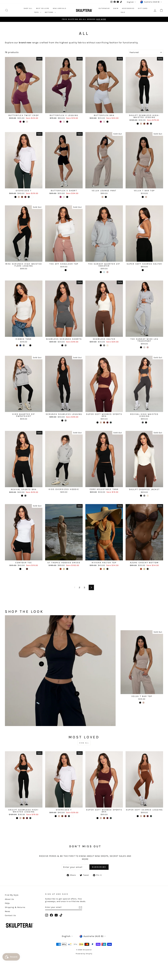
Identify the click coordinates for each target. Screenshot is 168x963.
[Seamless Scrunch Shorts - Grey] (65, 345)
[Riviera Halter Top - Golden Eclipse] (107, 569)
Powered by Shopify (84, 954)
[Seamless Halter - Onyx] (101, 345)
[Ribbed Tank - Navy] (20, 345)
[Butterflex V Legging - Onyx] (67, 122)
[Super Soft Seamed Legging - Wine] (147, 816)
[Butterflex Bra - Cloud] (104, 122)
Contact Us (10, 915)
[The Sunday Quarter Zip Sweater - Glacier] (104, 272)
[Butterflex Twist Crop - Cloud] (27, 122)
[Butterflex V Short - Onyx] (67, 197)
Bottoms (49, 12)
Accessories (128, 8)
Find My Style (12, 895)
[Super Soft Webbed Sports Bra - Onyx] (97, 422)
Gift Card (142, 8)
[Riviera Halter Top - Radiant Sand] (104, 569)
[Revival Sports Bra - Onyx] (22, 495)
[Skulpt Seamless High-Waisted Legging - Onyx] (138, 123)
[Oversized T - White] (32, 197)
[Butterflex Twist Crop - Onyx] (24, 122)
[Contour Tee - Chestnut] (27, 569)
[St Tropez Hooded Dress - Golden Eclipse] (67, 569)
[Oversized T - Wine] (25, 197)
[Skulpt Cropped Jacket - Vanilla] (147, 495)
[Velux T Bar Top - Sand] (146, 197)
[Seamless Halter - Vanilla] (107, 345)
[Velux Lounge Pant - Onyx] (106, 197)
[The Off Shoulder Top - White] (62, 270)
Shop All (28, 8)
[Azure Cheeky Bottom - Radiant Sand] (144, 569)
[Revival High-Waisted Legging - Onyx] (146, 422)
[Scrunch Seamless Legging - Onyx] (62, 420)
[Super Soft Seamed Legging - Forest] (151, 816)
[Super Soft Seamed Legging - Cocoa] (144, 816)
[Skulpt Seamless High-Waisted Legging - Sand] (141, 123)
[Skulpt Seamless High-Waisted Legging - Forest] (151, 123)
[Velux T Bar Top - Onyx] (143, 197)
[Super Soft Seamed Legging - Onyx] (138, 816)
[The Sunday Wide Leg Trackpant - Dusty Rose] (147, 347)
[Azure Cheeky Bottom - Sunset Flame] (141, 569)
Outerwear (104, 8)
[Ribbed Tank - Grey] (24, 345)
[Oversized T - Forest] (29, 197)
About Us (9, 899)
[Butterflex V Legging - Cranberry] (60, 122)
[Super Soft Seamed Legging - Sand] (141, 816)
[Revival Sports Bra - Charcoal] (25, 495)
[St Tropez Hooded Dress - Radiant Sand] (64, 569)
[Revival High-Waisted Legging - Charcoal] (143, 422)
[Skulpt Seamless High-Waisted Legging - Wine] (147, 123)
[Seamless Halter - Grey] (104, 345)
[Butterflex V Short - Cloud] (64, 197)
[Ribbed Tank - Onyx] (30, 345)
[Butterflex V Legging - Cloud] (64, 122)
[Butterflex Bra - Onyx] (107, 122)
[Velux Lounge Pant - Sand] (102, 197)
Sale (123, 12)
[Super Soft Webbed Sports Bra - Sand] (101, 422)
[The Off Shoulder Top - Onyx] (65, 270)
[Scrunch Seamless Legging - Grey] (65, 420)
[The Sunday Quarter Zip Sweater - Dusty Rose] (107, 272)
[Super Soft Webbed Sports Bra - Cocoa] (104, 422)
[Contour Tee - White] (24, 569)
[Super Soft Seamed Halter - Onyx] (143, 270)
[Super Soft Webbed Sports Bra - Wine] (107, 422)
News (7, 911)
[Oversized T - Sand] (19, 197)
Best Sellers (42, 8)
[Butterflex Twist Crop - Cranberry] (20, 122)
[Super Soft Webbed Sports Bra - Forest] (111, 422)
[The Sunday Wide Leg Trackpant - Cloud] (144, 347)
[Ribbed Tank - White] (27, 345)
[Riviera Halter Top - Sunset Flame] (101, 569)
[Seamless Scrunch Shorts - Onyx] (62, 345)
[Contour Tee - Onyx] (20, 569)
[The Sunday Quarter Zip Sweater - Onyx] (101, 272)
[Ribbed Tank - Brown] (17, 345)
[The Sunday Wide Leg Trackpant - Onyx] (141, 347)
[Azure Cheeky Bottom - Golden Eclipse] (147, 569)
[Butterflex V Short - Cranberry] (60, 197)
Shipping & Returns (15, 907)
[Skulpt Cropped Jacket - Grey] (144, 495)
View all (84, 743)
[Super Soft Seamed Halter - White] (146, 270)
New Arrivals (59, 8)
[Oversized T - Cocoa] (22, 197)
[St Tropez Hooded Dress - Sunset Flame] (60, 569)
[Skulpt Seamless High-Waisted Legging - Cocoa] (144, 123)
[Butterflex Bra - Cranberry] (101, 122)
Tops (36, 12)
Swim (115, 8)
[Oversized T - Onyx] (15, 197)
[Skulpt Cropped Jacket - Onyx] (141, 495)
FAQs (7, 903)
